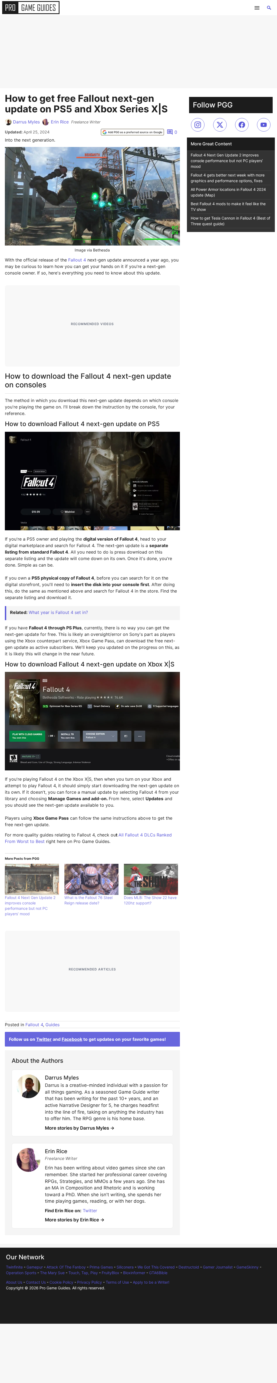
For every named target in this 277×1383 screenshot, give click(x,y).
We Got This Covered (156, 1267)
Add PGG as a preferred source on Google (135, 132)
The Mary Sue (52, 1272)
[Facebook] (242, 125)
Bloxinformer (134, 1272)
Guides (52, 1024)
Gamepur (35, 1267)
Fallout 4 (77, 260)
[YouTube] (264, 125)
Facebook (72, 1039)
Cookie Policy (61, 1282)
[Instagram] (198, 125)
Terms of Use (117, 1282)
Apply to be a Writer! (151, 1282)
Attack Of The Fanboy (66, 1267)
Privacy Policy (89, 1282)
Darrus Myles (26, 122)
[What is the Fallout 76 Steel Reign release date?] (91, 879)
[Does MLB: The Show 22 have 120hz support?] (151, 879)
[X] (220, 125)
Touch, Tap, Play (83, 1272)
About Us (14, 1282)
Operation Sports (21, 1272)
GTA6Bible (158, 1272)
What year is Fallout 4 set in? (58, 612)
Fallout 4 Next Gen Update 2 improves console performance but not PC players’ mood (227, 161)
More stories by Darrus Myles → (79, 1128)
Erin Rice (60, 122)
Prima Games (101, 1267)
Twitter (44, 1039)
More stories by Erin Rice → (74, 1219)
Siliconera (125, 1267)
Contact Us (36, 1282)
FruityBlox (110, 1272)
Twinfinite (14, 1267)
